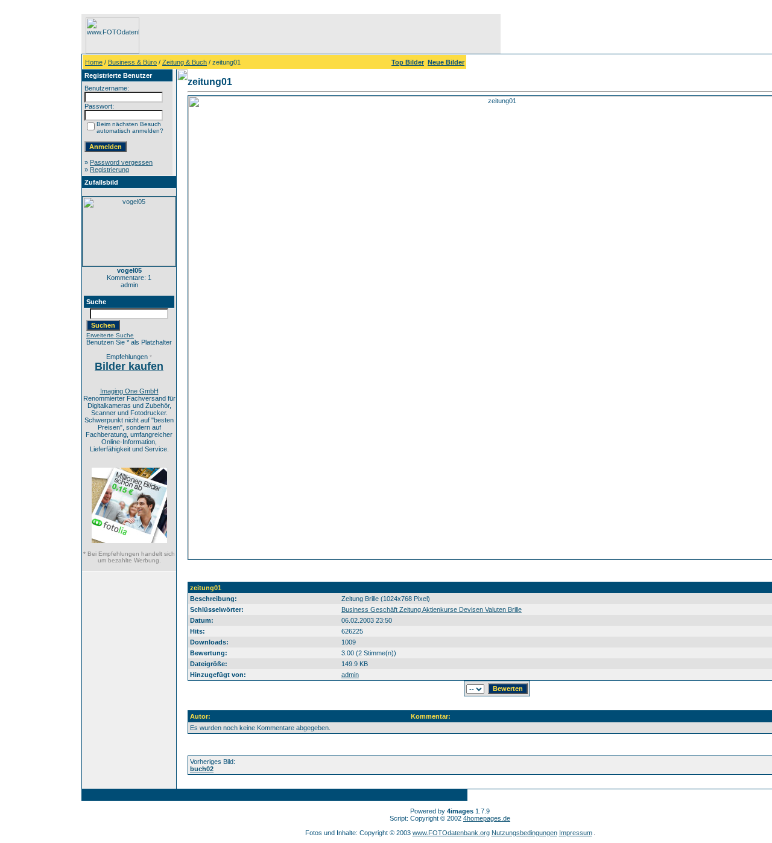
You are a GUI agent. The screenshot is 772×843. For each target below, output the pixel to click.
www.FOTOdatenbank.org (451, 832)
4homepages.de (486, 818)
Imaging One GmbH (129, 391)
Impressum (575, 832)
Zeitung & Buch (184, 62)
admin (350, 674)
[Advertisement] (43, 195)
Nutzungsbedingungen (524, 832)
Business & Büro (132, 62)
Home (94, 62)
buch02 (202, 768)
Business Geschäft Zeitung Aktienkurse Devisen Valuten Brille (431, 609)
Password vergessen (121, 162)
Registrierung (109, 169)
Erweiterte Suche (110, 335)
